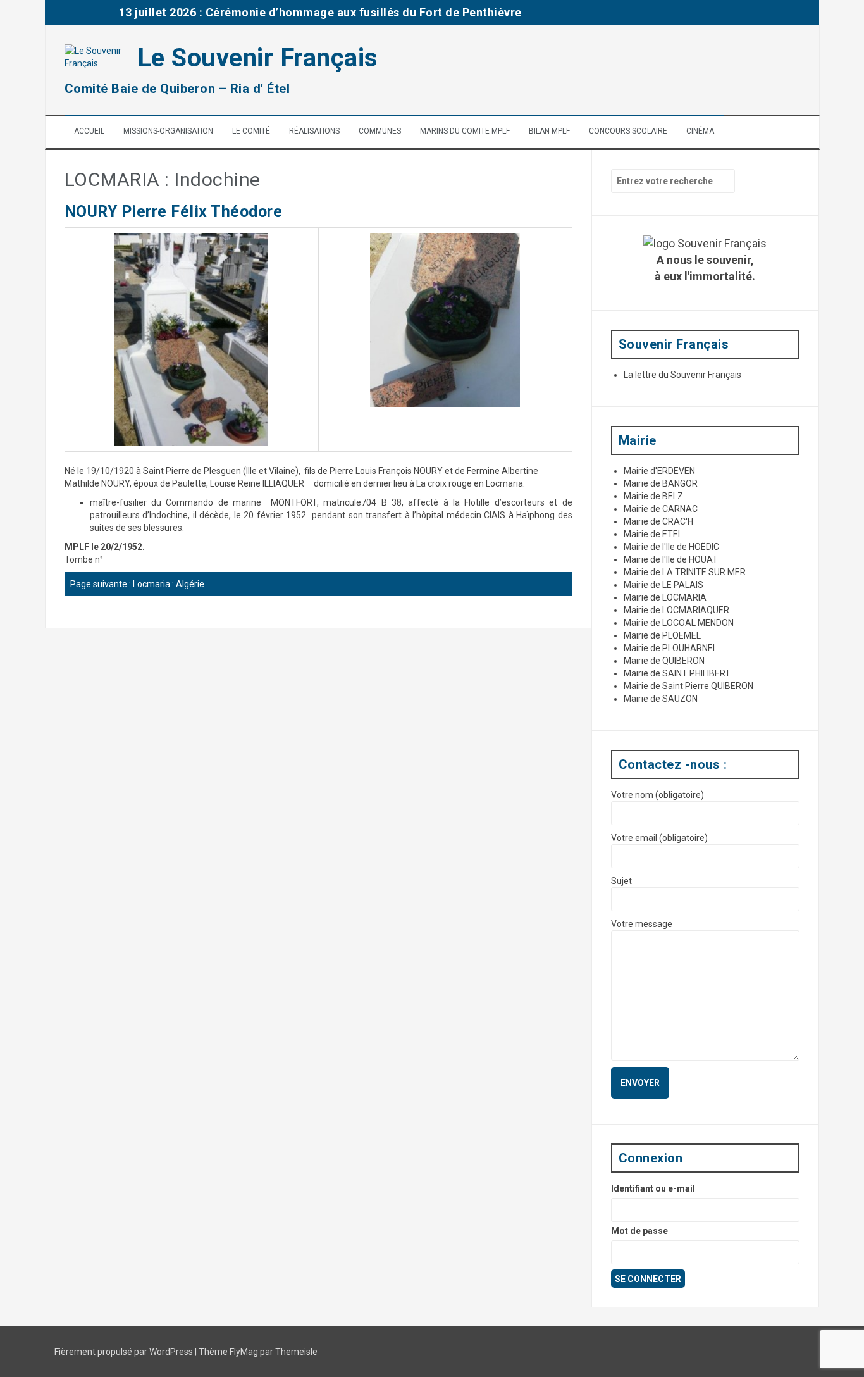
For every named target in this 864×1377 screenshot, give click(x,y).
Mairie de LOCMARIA (665, 597)
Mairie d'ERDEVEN (659, 471)
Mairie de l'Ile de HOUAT (671, 559)
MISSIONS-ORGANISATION (168, 131)
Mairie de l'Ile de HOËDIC (671, 547)
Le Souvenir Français (257, 58)
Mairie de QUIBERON (664, 661)
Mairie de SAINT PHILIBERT (677, 673)
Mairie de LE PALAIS (663, 585)
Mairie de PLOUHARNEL (670, 648)
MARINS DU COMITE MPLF (465, 131)
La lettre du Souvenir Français (682, 375)
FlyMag (244, 1352)
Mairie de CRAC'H (658, 521)
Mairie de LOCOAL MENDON (679, 623)
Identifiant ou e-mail (653, 1188)
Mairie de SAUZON (661, 699)
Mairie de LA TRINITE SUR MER (685, 572)
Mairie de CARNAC (661, 509)
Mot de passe (639, 1231)
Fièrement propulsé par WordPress (124, 1352)
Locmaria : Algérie (168, 584)
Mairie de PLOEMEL (662, 635)
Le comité (251, 131)
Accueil (89, 131)
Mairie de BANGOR (661, 483)
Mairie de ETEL (653, 534)
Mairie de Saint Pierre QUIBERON (688, 686)
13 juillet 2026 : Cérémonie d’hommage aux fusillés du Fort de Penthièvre (320, 12)
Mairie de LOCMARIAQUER (676, 610)
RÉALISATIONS (314, 131)
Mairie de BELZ (653, 496)
